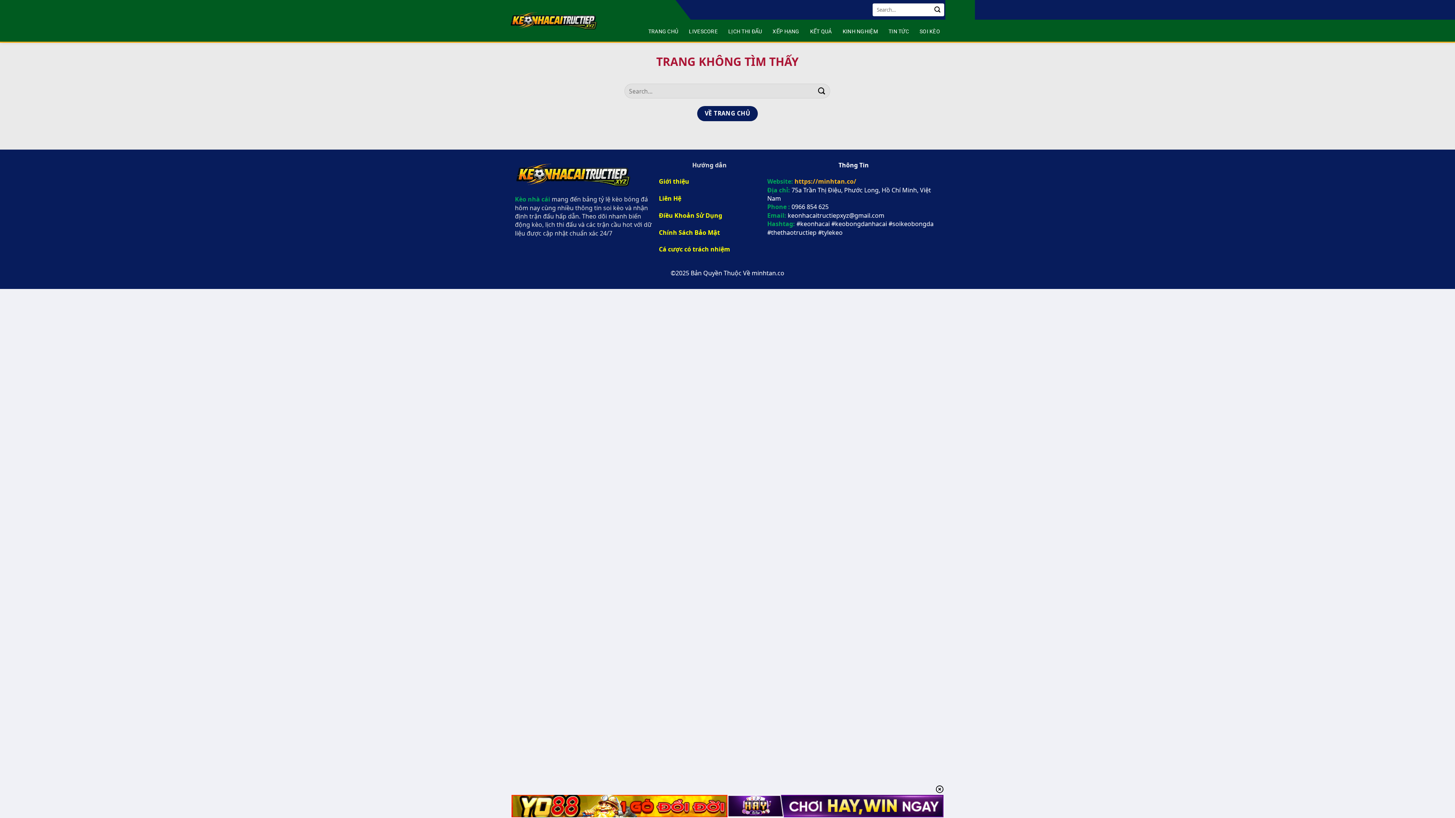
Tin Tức (899, 31)
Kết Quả (821, 31)
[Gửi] (937, 9)
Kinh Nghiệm (860, 31)
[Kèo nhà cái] (555, 21)
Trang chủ (663, 31)
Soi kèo (930, 31)
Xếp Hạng (786, 31)
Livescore (703, 31)
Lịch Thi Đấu (745, 31)
